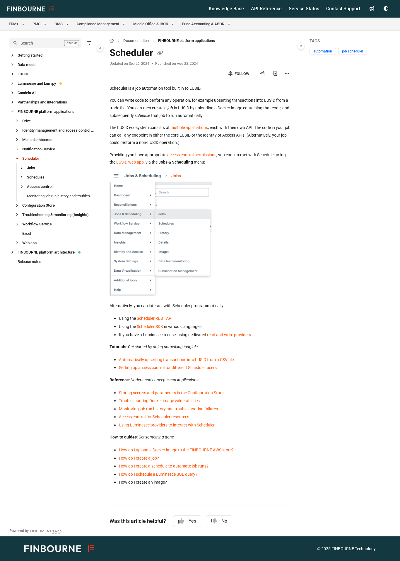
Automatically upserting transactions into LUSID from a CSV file (176, 359)
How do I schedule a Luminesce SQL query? (158, 474)
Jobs (31, 168)
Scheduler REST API (154, 318)
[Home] (30, 9)
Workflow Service (37, 224)
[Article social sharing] (262, 74)
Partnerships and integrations (42, 102)
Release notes (29, 261)
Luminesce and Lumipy (37, 83)
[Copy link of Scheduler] (160, 53)
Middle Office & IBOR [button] (150, 24)
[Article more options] (287, 74)
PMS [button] (36, 24)
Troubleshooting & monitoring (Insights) (55, 214)
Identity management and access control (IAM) (58, 130)
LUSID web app (130, 162)
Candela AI (27, 93)
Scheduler (30, 158)
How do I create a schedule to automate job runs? (163, 466)
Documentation (136, 40)
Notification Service (38, 149)
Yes (192, 521)
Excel (26, 233)
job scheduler (352, 51)
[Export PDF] (275, 74)
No (224, 521)
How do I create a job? (139, 458)
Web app (29, 243)
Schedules (36, 177)
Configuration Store (38, 205)
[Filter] (89, 43)
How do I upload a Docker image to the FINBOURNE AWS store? (176, 450)
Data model (27, 64)
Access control (39, 186)
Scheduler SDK (150, 326)
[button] (45, 43)
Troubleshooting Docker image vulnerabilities (159, 400)
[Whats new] (372, 8)
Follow (241, 74)
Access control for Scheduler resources (154, 416)
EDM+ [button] (13, 24)
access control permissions (191, 154)
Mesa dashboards (37, 139)
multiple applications (189, 127)
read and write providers (229, 334)
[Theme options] (386, 8)
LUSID (23, 74)
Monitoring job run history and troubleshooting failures (60, 196)
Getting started (30, 55)
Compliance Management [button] (98, 24)
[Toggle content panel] (301, 46)
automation (322, 51)
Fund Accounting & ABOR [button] (203, 24)
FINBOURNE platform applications (46, 111)
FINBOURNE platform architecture (46, 252)
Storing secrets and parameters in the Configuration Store (171, 392)
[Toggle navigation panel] (100, 48)
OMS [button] (58, 24)
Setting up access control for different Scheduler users (168, 367)
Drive (26, 121)
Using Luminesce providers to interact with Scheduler (167, 425)
